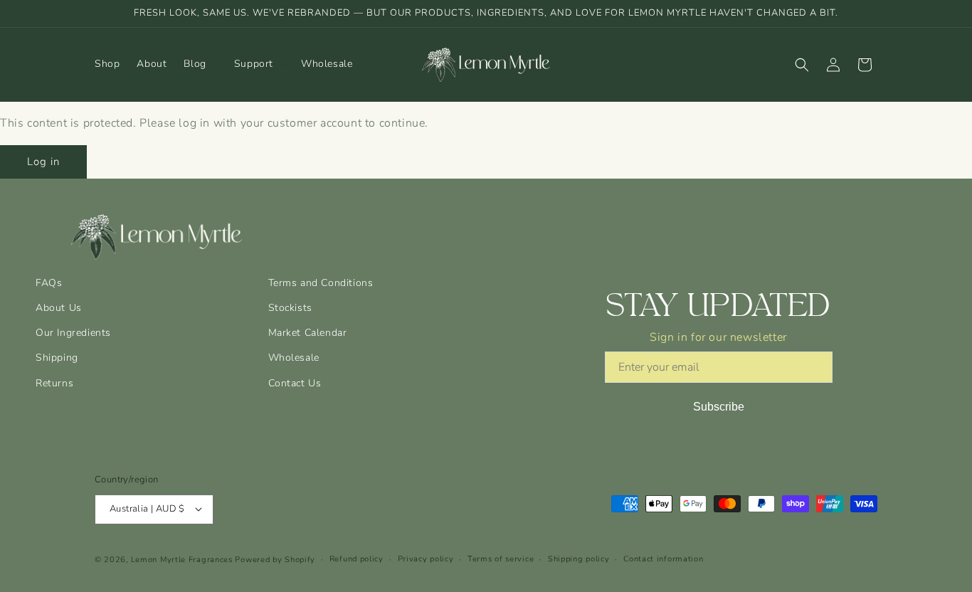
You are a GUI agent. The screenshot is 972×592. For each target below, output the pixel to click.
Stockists (290, 307)
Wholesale (293, 357)
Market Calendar (307, 332)
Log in (43, 161)
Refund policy (356, 558)
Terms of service (500, 558)
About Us (59, 307)
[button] (200, 64)
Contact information (663, 558)
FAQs (49, 283)
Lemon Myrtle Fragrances (182, 559)
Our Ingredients (73, 332)
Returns (54, 383)
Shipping (57, 357)
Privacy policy (426, 558)
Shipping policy (579, 558)
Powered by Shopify (275, 559)
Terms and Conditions (321, 283)
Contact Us (295, 383)
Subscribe (718, 407)
